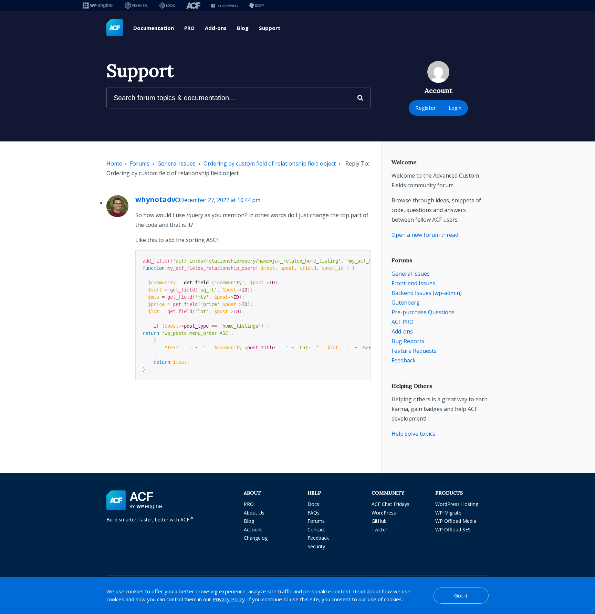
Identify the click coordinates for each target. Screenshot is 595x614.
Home (114, 163)
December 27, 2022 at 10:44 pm (220, 200)
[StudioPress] (224, 5)
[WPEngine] (98, 5)
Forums (139, 163)
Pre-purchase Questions (423, 312)
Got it (461, 595)
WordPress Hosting (456, 504)
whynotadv (155, 199)
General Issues (176, 163)
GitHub (379, 521)
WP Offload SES (453, 529)
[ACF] (193, 5)
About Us (254, 512)
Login (455, 107)
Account (253, 529)
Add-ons (216, 27)
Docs (313, 504)
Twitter (379, 529)
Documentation (153, 27)
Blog (243, 27)
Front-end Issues (413, 283)
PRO (189, 27)
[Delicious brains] (256, 5)
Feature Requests (414, 350)
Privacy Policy (228, 599)
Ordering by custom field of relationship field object (269, 163)
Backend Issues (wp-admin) (427, 293)
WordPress (384, 512)
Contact (316, 529)
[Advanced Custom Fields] (114, 28)
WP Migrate (448, 512)
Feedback (404, 360)
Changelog (256, 537)
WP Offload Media (455, 521)
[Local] (167, 5)
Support (270, 27)
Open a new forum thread (425, 235)
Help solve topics (413, 433)
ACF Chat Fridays (390, 504)
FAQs (313, 512)
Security (316, 546)
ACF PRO (403, 322)
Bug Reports (408, 341)
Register (425, 107)
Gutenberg (406, 302)
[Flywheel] (136, 5)
